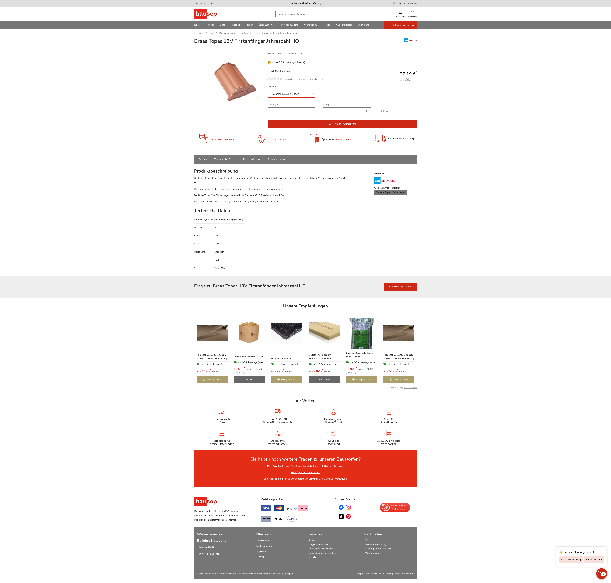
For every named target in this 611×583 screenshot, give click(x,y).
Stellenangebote (264, 546)
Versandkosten (342, 139)
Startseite (199, 33)
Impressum (262, 551)
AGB (366, 540)
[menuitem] (197, 25)
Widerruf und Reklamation (398, 507)
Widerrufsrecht (372, 553)
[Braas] (410, 41)
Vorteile (312, 557)
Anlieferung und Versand (321, 548)
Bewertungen (276, 159)
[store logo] (210, 14)
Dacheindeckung (227, 33)
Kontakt (312, 540)
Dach (211, 33)
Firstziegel (246, 33)
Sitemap (260, 556)
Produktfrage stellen (223, 139)
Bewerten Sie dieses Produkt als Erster (304, 79)
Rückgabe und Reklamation (322, 553)
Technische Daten (225, 159)
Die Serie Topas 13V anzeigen (390, 192)
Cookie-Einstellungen (381, 573)
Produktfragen (252, 159)
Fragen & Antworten (406, 3)
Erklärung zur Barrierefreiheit (378, 548)
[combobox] (311, 14)
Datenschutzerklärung (375, 544)
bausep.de (288, 573)
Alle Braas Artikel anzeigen (387, 187)
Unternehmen (263, 540)
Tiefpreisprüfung (276, 139)
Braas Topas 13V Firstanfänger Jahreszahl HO (278, 33)
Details (203, 159)
